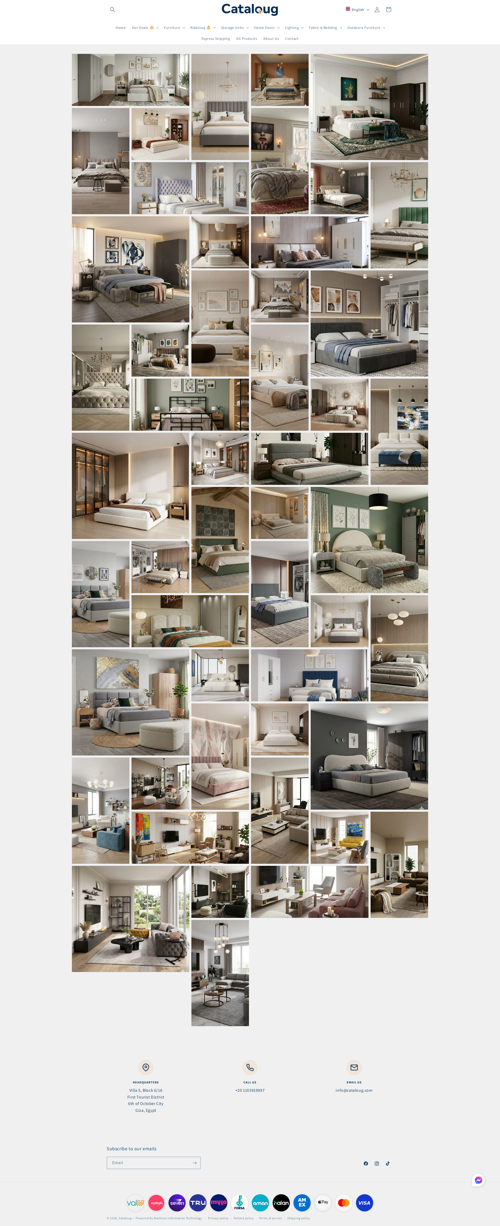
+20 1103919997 (250, 1090)
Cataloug (125, 1218)
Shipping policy (298, 1218)
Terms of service (270, 1218)
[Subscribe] (194, 1163)
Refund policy (244, 1218)
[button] (112, 9)
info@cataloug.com (354, 1090)
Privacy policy (218, 1218)
